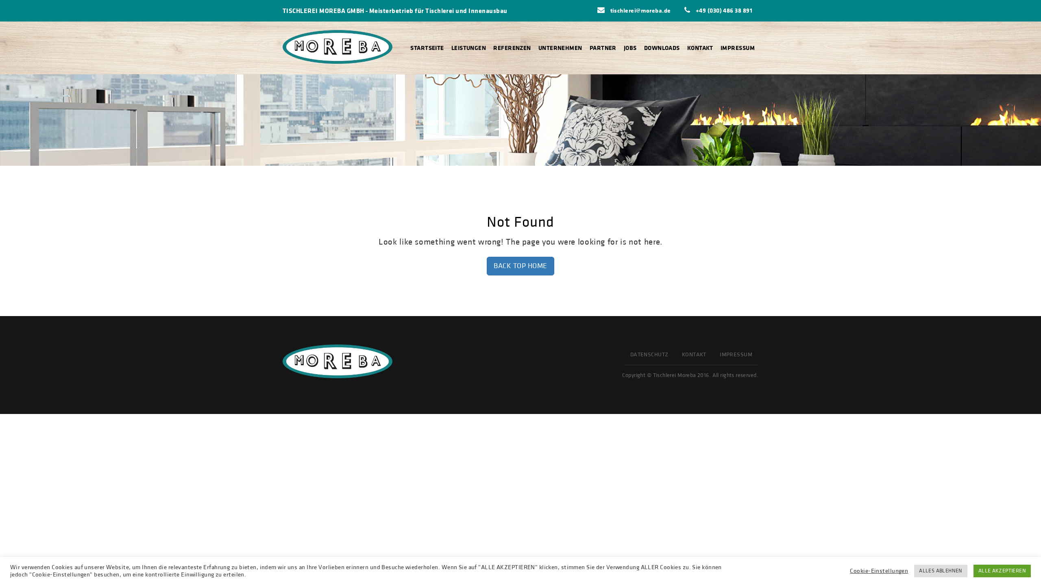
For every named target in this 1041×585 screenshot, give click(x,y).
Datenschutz (649, 354)
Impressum (738, 47)
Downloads (662, 47)
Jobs (630, 47)
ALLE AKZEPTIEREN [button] (1002, 571)
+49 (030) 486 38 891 (723, 10)
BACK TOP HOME (520, 266)
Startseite (427, 47)
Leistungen (468, 47)
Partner (603, 47)
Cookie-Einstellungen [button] (879, 571)
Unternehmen (560, 47)
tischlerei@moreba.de (640, 10)
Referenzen (512, 47)
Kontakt (700, 47)
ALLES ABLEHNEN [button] (940, 571)
